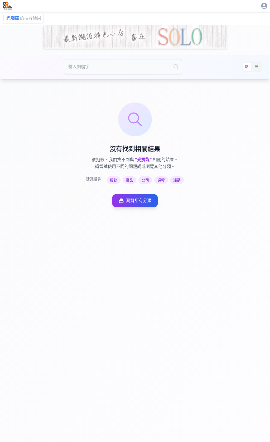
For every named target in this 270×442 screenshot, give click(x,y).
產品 (129, 180)
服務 (113, 180)
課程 (161, 180)
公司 (145, 180)
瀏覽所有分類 (138, 200)
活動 (177, 180)
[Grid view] (247, 67)
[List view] (256, 67)
